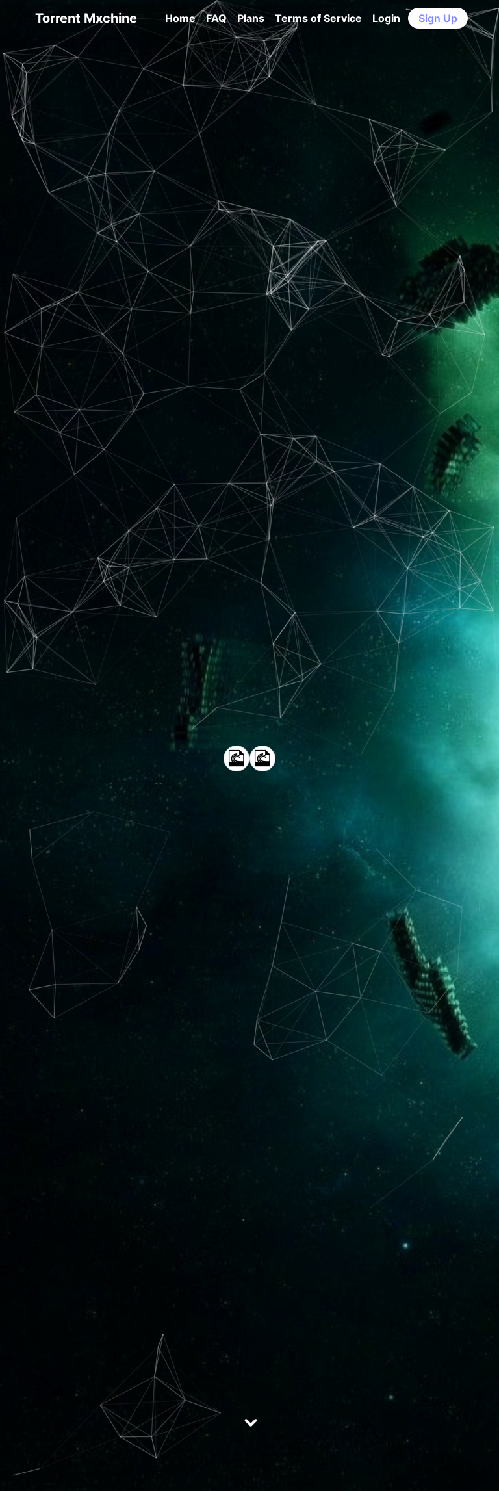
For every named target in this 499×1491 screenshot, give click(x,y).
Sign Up (437, 18)
